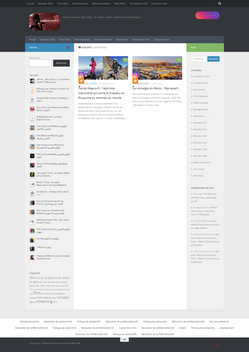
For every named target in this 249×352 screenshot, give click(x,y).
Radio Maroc (120, 3)
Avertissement (227, 327)
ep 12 (49, 286)
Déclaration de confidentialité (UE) (122, 321)
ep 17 (34, 289)
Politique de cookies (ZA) (203, 327)
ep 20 (46, 289)
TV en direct (62, 3)
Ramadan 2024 (200, 142)
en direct (64, 278)
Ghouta (55, 294)
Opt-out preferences (219, 321)
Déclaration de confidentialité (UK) (188, 321)
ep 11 (44, 286)
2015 (37, 277)
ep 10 (39, 286)
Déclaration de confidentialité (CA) (97, 327)
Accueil (30, 3)
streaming (44, 301)
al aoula (50, 278)
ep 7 (66, 282)
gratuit (61, 293)
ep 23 (59, 289)
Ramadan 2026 (45, 3)
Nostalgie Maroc (140, 83)
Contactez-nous (159, 3)
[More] (81, 81)
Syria (55, 302)
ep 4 (54, 282)
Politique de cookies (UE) (88, 321)
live (40, 297)
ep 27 (63, 289)
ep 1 (41, 282)
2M (31, 278)
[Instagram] (81, 75)
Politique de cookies (29, 321)
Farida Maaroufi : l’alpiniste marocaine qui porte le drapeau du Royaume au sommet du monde (101, 93)
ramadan (63, 297)
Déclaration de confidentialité (58, 321)
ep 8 (31, 286)
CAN (56, 278)
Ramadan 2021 (200, 122)
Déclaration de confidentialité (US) (31, 327)
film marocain (46, 293)
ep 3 (50, 282)
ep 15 (64, 286)
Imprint (182, 327)
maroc (47, 297)
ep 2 (45, 282)
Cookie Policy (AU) (127, 327)
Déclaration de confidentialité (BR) (157, 334)
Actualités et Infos (139, 3)
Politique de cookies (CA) (64, 327)
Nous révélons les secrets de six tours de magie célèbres (205, 224)
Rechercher (34, 58)
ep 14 (59, 286)
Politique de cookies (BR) (124, 334)
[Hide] (79, 86)
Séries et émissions (101, 3)
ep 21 (50, 289)
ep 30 (31, 294)
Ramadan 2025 (200, 149)
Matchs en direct (200, 103)
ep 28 (67, 289)
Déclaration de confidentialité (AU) (157, 327)
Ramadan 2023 (200, 136)
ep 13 (54, 286)
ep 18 (38, 289)
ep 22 (54, 289)
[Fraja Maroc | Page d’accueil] (44, 21)
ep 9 (35, 286)
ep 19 (42, 289)
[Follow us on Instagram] (68, 47)
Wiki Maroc (198, 175)
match (53, 298)
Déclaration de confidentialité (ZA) (91, 334)
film (37, 293)
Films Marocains (80, 3)
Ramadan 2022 (200, 129)
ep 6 (62, 282)
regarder (32, 302)
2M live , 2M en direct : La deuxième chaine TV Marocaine (204, 211)
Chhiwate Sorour (200, 83)
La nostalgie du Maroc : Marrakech (155, 88)
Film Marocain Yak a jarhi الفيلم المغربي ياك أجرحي (203, 197)
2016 (43, 278)
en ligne (34, 282)
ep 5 (58, 282)
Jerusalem (33, 298)
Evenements (199, 89)
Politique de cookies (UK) (155, 321)
